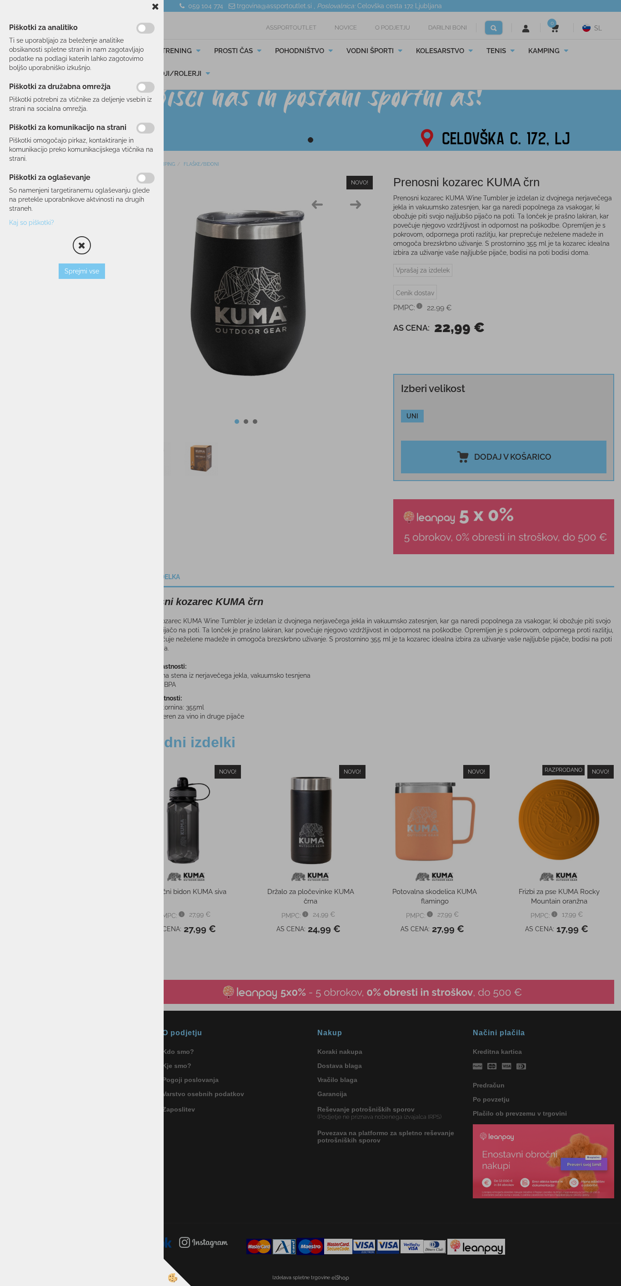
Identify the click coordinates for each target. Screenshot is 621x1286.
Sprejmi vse (82, 271)
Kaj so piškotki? (31, 222)
